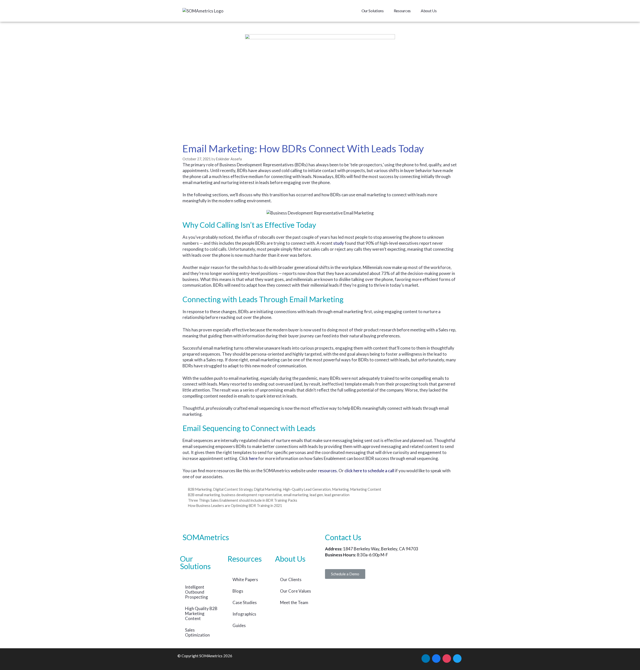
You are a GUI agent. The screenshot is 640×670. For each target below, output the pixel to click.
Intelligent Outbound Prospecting (196, 592)
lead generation (337, 495)
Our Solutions (373, 10)
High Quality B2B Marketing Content (201, 613)
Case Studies (244, 602)
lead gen (316, 495)
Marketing (340, 489)
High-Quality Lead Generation (307, 489)
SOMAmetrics (205, 537)
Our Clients (291, 579)
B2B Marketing (200, 489)
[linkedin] (426, 658)
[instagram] (446, 658)
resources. (328, 470)
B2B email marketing (204, 495)
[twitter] (457, 658)
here (253, 458)
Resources (402, 10)
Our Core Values (295, 591)
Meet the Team (294, 602)
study (338, 243)
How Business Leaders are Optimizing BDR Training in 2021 (235, 505)
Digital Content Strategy (232, 489)
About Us (429, 10)
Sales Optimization (197, 632)
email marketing (296, 495)
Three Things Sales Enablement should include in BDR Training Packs (242, 500)
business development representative (252, 495)
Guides (239, 625)
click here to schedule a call (369, 470)
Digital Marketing (268, 489)
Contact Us (343, 537)
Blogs (237, 591)
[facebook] (436, 658)
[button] (345, 574)
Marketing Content (365, 489)
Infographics (244, 614)
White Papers (245, 579)
